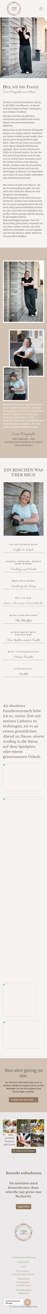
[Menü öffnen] (41, 9)
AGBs (23, 1266)
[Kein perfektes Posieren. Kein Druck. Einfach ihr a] (10, 1140)
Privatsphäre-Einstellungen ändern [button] (23, 1273)
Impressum (23, 1262)
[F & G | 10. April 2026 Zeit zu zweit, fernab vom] (10, 1126)
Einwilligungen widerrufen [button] (23, 1292)
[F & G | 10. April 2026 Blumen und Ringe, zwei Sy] (37, 1126)
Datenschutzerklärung (24, 1257)
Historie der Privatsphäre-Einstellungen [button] (23, 1282)
